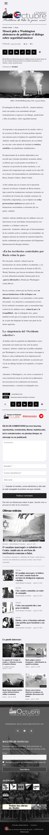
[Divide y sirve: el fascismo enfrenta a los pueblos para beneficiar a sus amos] (8, 622)
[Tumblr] (33, 52)
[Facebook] (5, 52)
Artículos (5, 544)
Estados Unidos (7, 27)
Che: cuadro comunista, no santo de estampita (30, 591)
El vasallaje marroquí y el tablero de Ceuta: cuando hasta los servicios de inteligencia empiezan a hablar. (30, 577)
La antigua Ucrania (8, 667)
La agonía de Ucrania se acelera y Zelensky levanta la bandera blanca (12, 662)
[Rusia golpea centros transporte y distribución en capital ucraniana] (36, 650)
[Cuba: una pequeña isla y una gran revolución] (8, 607)
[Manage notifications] (7, 828)
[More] (39, 52)
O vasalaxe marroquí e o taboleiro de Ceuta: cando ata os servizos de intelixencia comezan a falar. (22, 550)
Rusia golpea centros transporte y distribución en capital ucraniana (36, 662)
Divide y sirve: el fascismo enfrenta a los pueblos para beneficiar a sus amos (30, 622)
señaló (20, 348)
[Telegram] (24, 730)
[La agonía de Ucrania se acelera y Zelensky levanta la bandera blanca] (13, 650)
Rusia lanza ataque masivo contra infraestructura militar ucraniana (12, 692)
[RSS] (17, 730)
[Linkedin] (16, 52)
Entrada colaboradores (20, 825)
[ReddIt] (22, 52)
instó (4, 111)
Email (5, 753)
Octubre (15, 67)
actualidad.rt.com (17, 394)
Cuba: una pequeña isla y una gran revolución (28, 606)
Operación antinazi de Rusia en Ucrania (23, 397)
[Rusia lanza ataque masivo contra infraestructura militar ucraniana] (13, 680)
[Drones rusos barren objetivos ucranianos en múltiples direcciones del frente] (36, 680)
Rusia (16, 27)
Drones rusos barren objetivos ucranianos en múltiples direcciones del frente (35, 693)
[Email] (28, 52)
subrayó (24, 261)
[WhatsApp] (10, 52)
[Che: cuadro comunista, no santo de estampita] (8, 592)
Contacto (34, 825)
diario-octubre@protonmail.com (30, 724)
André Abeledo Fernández (17, 544)
